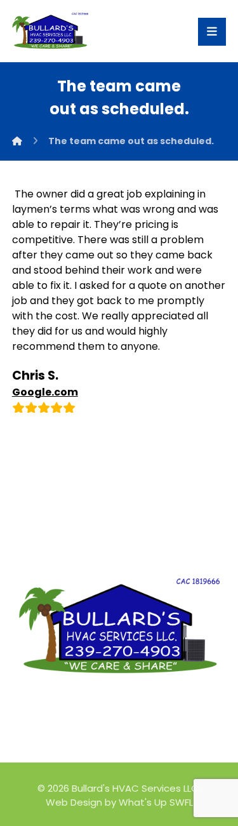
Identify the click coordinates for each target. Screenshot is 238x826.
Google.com (45, 392)
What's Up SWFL (156, 802)
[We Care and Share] (50, 31)
